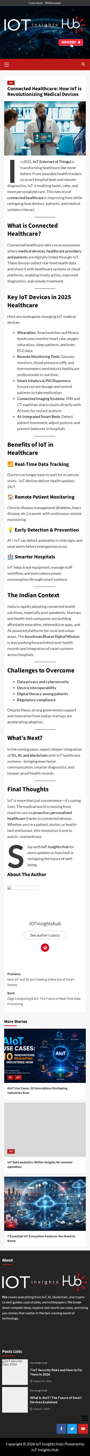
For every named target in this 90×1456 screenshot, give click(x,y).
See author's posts (45, 935)
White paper (53, 3)
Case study (36, 3)
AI (10, 1077)
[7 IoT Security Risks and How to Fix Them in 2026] (15, 1372)
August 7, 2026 (41, 1409)
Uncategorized (39, 1363)
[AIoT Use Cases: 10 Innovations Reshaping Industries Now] (45, 1056)
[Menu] (45, 1418)
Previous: (40, 979)
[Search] (83, 64)
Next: (44, 998)
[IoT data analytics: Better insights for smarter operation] (45, 1130)
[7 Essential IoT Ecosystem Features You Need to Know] (45, 1204)
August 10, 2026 (42, 1381)
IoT (11, 83)
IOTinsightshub (45, 923)
